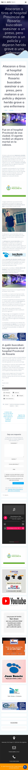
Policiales (11, 110)
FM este (8, 2)
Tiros (16, 406)
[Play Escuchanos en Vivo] (5, 518)
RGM (6, 110)
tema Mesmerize (15, 768)
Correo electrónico (14, 464)
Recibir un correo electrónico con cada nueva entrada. (15, 479)
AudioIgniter (16, 541)
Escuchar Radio (14, 722)
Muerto (12, 406)
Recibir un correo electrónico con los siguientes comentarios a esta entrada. (14, 475)
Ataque (6, 404)
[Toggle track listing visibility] (23, 524)
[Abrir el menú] (3, 388)
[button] (23, 528)
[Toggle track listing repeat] (5, 524)
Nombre (14, 459)
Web (14, 469)
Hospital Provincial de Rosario (17, 404)
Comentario (14, 443)
